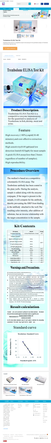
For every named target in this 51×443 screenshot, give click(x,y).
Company (12, 404)
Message (12, 407)
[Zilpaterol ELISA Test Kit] (10, 390)
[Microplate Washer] (25, 379)
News (30, 8)
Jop (35, 8)
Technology (20, 405)
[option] (25, 26)
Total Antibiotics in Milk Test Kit (25, 395)
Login (41, 3)
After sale (19, 404)
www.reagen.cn (37, 415)
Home (4, 8)
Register (46, 3)
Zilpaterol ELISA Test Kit (10, 395)
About (10, 8)
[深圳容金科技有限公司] (3, 3)
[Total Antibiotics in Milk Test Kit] (25, 390)
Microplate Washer (25, 384)
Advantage (23, 8)
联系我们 (37, 401)
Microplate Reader (40, 384)
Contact (12, 410)
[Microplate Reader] (41, 379)
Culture (12, 405)
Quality (19, 407)
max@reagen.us (37, 413)
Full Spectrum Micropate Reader (10, 384)
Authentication (13, 408)
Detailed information (9, 55)
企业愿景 (7, 401)
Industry (27, 405)
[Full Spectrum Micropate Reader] (10, 379)
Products (16, 8)
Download (18, 55)
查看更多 (5, 428)
